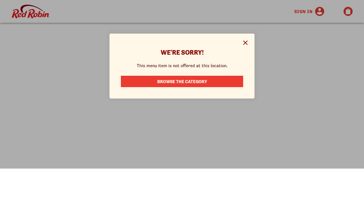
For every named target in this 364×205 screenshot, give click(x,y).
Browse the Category (182, 81)
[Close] (245, 42)
